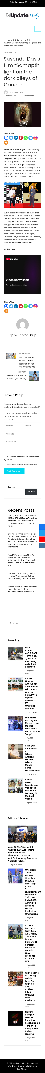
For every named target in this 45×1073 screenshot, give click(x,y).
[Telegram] (30, 138)
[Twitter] (11, 138)
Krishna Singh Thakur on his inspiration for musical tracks (27, 360)
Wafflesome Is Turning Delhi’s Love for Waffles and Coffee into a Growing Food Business (21, 576)
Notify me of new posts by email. (22, 464)
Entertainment (10, 53)
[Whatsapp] (26, 138)
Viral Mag (30, 1066)
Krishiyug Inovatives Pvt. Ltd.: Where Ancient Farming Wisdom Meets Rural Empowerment (33, 758)
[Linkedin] (16, 138)
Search (11, 487)
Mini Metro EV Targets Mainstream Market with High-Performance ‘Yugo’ (32, 726)
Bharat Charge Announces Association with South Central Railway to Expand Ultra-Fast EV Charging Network (31, 693)
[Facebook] (6, 138)
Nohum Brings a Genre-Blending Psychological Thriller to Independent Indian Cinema (22, 589)
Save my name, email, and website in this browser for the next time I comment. (22, 416)
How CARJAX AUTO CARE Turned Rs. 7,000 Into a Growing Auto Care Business (31, 657)
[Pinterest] (21, 138)
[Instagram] (35, 138)
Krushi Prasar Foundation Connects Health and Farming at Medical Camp (31, 789)
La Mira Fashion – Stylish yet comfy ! (16, 377)
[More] (6, 142)
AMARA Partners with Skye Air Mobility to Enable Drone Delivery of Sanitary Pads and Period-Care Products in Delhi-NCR (22, 560)
